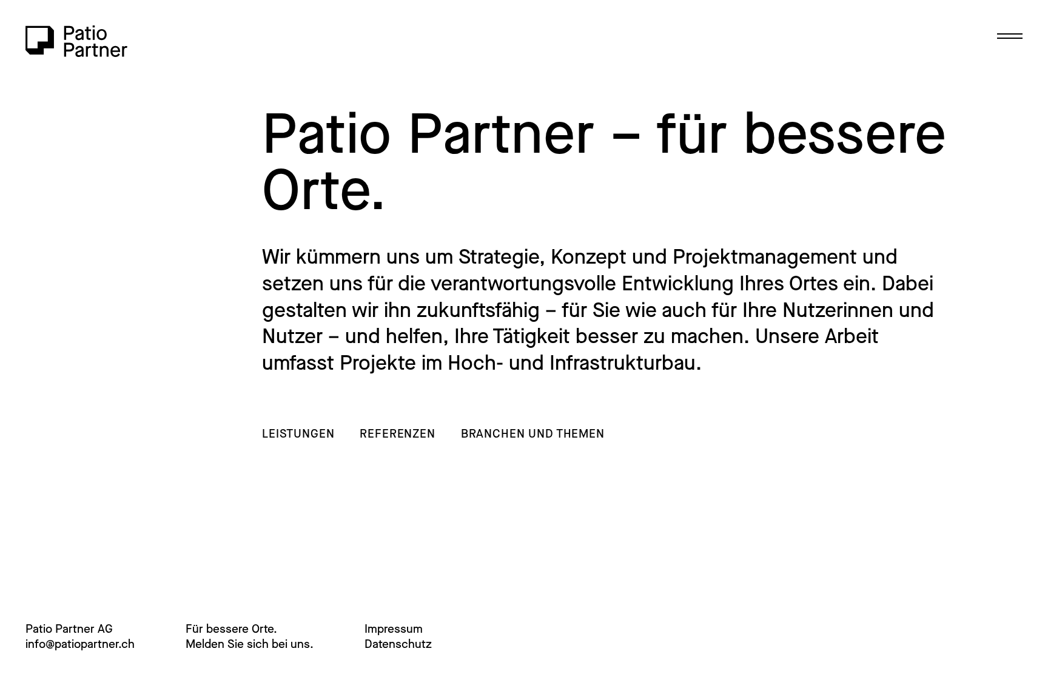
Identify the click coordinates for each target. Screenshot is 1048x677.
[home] (76, 41)
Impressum (393, 628)
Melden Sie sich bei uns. (250, 644)
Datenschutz (398, 644)
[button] (1006, 38)
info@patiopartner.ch (80, 644)
